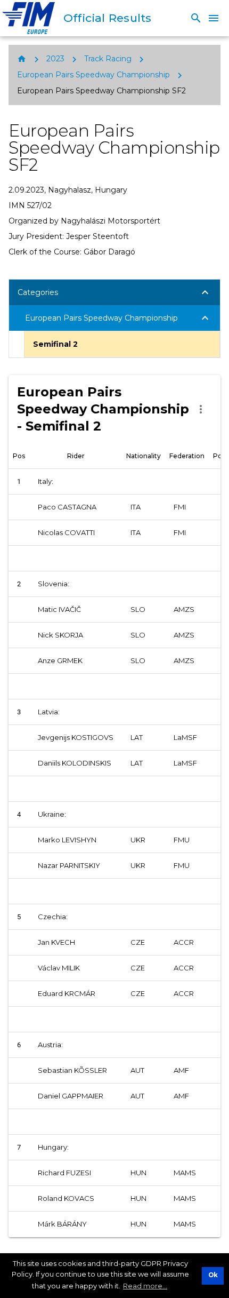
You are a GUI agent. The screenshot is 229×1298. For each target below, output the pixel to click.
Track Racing (108, 58)
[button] (114, 292)
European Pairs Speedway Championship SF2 (101, 90)
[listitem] (121, 344)
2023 (55, 58)
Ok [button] (213, 1275)
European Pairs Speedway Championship (93, 74)
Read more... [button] (145, 1285)
